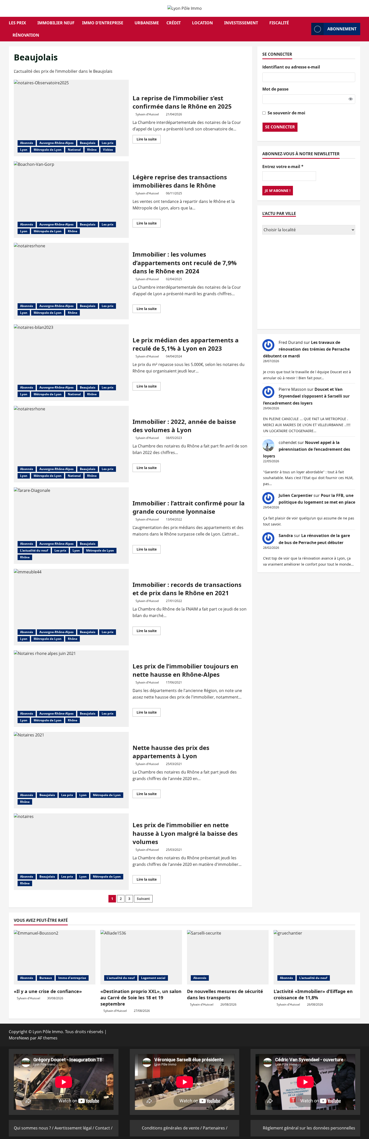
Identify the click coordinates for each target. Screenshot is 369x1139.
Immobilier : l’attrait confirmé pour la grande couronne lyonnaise (71, 525)
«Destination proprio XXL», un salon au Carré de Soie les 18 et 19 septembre (140, 997)
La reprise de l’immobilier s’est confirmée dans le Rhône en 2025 (71, 118)
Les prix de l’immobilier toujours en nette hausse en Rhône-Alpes (71, 688)
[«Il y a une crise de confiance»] (54, 957)
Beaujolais (87, 143)
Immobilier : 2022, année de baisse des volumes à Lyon (71, 444)
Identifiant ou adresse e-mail (291, 67)
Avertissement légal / (74, 1128)
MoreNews (19, 1038)
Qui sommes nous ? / (34, 1128)
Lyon (23, 149)
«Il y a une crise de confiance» (48, 991)
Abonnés (26, 143)
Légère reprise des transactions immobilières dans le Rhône (71, 199)
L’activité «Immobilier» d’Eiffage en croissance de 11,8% (313, 994)
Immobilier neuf (56, 23)
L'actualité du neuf (34, 550)
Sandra (286, 535)
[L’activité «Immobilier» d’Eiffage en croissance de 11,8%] (314, 957)
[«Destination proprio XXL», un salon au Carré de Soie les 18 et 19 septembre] (141, 957)
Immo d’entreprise (102, 23)
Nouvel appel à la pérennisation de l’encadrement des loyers (306, 449)
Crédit (173, 23)
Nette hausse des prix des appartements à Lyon (71, 770)
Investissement (241, 23)
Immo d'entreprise (72, 978)
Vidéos (108, 149)
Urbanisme (147, 23)
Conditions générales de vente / (172, 1128)
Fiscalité (279, 23)
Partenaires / (215, 1128)
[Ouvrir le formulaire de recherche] (306, 29)
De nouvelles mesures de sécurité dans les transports (225, 994)
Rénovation (26, 35)
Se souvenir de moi (286, 113)
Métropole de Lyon (48, 149)
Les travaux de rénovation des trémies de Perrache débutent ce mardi (306, 349)
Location (202, 23)
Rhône (92, 149)
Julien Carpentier (296, 495)
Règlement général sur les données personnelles (309, 1128)
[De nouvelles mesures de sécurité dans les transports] (228, 957)
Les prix (17, 23)
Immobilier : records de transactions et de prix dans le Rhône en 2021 (71, 607)
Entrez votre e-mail (282, 166)
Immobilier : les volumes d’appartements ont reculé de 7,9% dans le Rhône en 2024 (71, 281)
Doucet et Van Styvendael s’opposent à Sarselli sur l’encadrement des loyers (306, 396)
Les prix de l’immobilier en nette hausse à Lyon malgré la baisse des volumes (71, 851)
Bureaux (45, 978)
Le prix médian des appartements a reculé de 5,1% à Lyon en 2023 (71, 362)
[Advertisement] (308, 282)
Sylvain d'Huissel (147, 114)
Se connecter (280, 127)
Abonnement (341, 29)
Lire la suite (149, 139)
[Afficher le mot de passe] (350, 99)
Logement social (153, 978)
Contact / (103, 1128)
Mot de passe (275, 89)
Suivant (143, 898)
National (74, 149)
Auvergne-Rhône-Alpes (56, 143)
